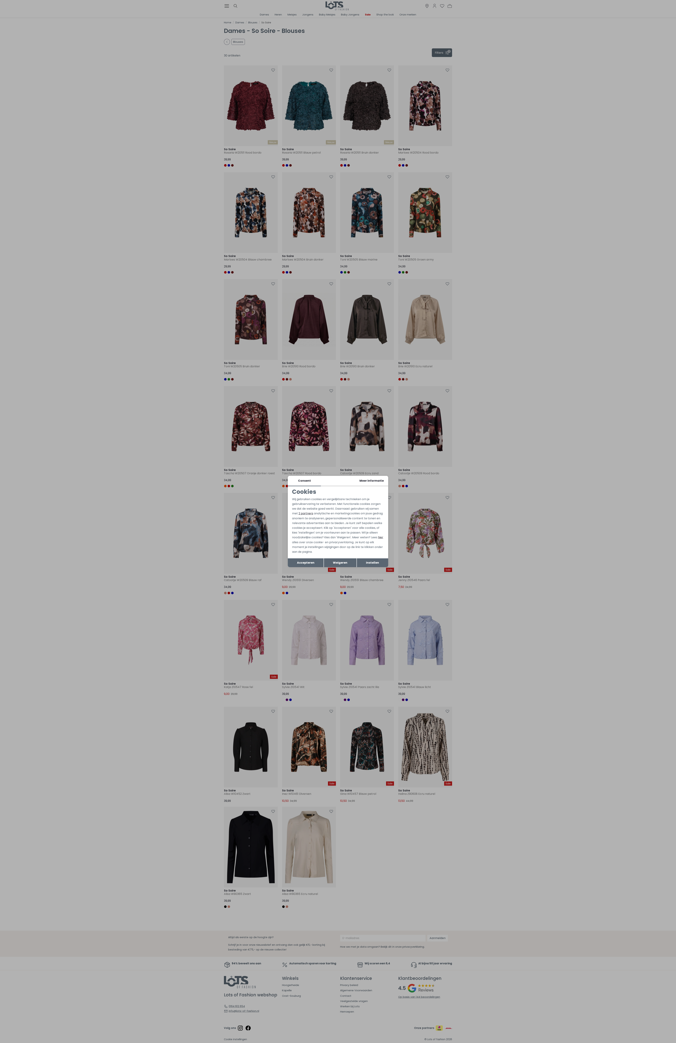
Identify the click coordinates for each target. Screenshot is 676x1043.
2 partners (306, 513)
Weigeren (340, 563)
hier (380, 537)
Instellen (372, 563)
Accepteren (305, 563)
